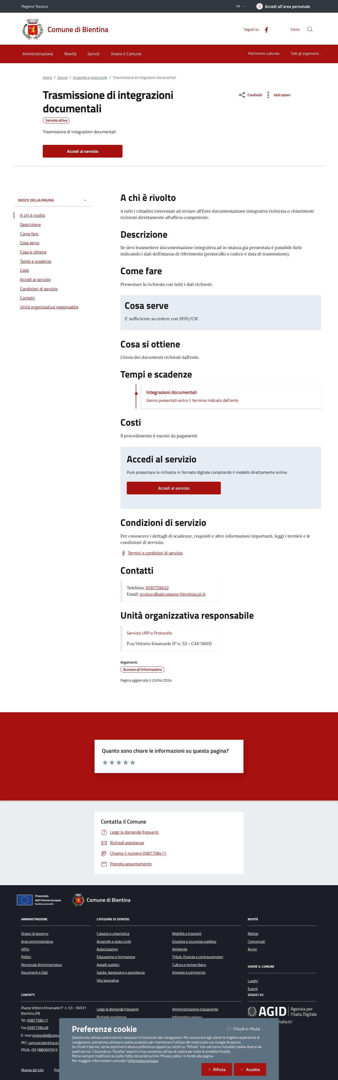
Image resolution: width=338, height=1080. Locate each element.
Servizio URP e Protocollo (149, 633)
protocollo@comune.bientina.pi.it (173, 594)
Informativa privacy (187, 1017)
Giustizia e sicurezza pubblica (194, 941)
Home (47, 77)
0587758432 (157, 587)
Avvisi (252, 949)
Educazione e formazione (116, 957)
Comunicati (256, 941)
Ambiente (179, 949)
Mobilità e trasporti (186, 933)
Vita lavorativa (108, 980)
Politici (26, 957)
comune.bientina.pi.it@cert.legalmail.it (58, 1043)
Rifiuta (222, 1069)
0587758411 (37, 1020)
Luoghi (253, 981)
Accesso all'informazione (142, 669)
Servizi (62, 77)
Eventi (253, 989)
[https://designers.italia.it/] (282, 1011)
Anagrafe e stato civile (90, 77)
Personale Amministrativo (41, 965)
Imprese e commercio (188, 972)
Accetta (256, 1069)
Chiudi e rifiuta (249, 1028)
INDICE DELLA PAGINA (36, 200)
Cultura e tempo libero (189, 965)
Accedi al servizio (173, 488)
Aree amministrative (37, 941)
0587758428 (37, 1028)
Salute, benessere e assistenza (121, 972)
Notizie (253, 933)
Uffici (25, 949)
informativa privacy (143, 1061)
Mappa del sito (32, 1070)
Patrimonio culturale (263, 53)
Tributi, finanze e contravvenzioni (197, 957)
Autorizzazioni (107, 949)
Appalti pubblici (108, 965)
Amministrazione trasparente (195, 1009)
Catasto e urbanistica (113, 933)
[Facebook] (264, 29)
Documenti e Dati (34, 972)
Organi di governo (34, 933)
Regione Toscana (35, 6)
